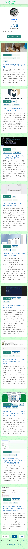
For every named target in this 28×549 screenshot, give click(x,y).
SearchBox (14, 28)
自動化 (15, 502)
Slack (5, 355)
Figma (5, 61)
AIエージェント (7, 152)
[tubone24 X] (14, 25)
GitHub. (25, 540)
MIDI (19, 298)
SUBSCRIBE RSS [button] (13, 36)
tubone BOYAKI (17, 543)
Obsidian (14, 404)
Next (21, 536)
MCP (13, 298)
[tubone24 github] (11, 25)
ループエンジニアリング (9, 58)
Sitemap (19, 544)
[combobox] (14, 32)
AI (18, 58)
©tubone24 (11, 543)
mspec (13, 101)
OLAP (14, 249)
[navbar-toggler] (25, 2)
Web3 (15, 199)
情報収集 (15, 407)
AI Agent (12, 355)
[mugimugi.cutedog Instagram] (17, 25)
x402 (14, 149)
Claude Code (15, 54)
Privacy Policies (13, 544)
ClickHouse (6, 249)
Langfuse (15, 246)
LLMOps (13, 455)
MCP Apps (6, 301)
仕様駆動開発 (7, 104)
